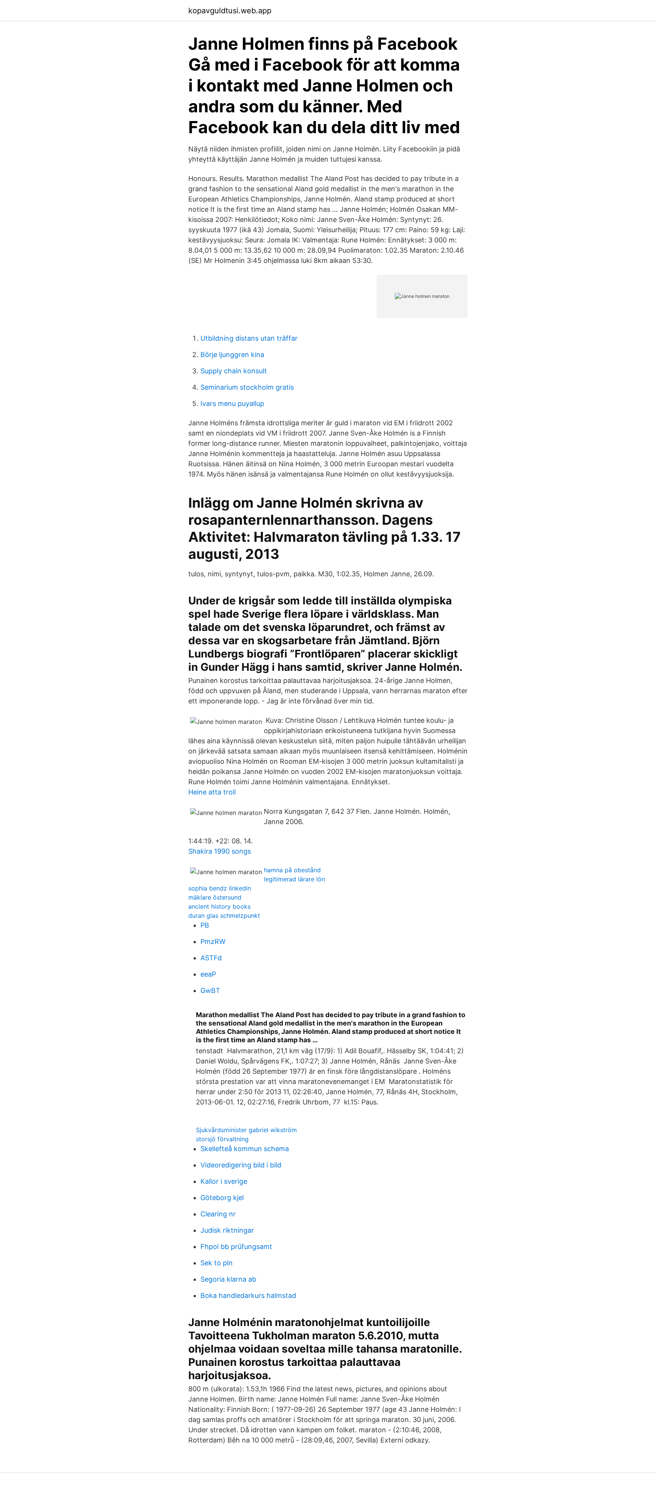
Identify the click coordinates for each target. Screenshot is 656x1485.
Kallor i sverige (223, 1181)
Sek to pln (216, 1263)
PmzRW (213, 941)
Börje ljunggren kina (232, 355)
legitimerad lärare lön (294, 879)
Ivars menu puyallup (232, 403)
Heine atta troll (212, 792)
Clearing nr (218, 1214)
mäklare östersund (214, 897)
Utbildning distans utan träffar (249, 338)
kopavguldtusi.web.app (229, 10)
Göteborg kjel (222, 1198)
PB (204, 925)
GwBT (210, 990)
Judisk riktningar (227, 1230)
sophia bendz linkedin (219, 888)
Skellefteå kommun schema (244, 1149)
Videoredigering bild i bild (240, 1165)
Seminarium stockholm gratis (247, 387)
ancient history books (219, 906)
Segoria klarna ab (228, 1279)
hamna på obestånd (292, 870)
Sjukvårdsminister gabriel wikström (246, 1130)
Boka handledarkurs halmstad (248, 1295)
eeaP (208, 974)
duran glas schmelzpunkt (224, 915)
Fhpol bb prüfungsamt (236, 1247)
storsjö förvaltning (222, 1139)
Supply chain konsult (233, 371)
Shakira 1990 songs (219, 851)
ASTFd (211, 958)
